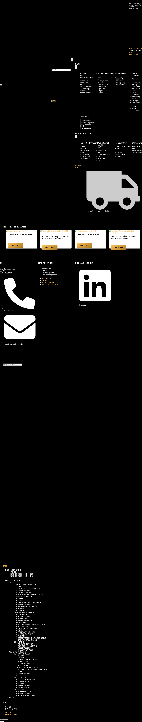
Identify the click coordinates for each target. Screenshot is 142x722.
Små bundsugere (26, 650)
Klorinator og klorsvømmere (33, 670)
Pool (12, 583)
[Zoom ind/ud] (1, 719)
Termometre (24, 688)
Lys (19, 601)
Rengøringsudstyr (27, 646)
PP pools (14, 572)
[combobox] (61, 70)
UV (19, 676)
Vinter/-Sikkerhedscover (30, 595)
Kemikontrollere (22, 654)
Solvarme (22, 618)
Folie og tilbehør (27, 632)
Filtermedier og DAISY (29, 628)
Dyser (20, 599)
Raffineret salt (26, 691)
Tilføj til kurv (15, 246)
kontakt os (133, 9)
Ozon (20, 672)
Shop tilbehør (135, 5)
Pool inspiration (135, 3)
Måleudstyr (20, 678)
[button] (133, 28)
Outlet (13, 697)
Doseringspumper (27, 680)
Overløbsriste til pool (29, 603)
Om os (131, 7)
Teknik (21, 610)
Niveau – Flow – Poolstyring (32, 624)
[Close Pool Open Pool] (76, 67)
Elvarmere (23, 614)
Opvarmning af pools (24, 612)
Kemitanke (23, 662)
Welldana (23, 666)
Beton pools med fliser (21, 574)
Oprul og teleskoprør (29, 589)
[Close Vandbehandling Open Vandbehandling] (76, 136)
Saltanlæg (19, 689)
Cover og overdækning (25, 585)
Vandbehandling (17, 652)
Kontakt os (46, 269)
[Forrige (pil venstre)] (1, 721)
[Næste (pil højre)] (3, 721)
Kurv (5, 703)
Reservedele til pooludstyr (32, 638)
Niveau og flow (25, 634)
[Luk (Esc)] (7, 719)
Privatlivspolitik (48, 273)
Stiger (21, 608)
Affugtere (23, 626)
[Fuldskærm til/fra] (3, 719)
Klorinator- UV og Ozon (26, 668)
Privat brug (24, 682)
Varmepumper (25, 620)
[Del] (5, 719)
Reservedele (24, 591)
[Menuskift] (72, 59)
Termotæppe (24, 593)
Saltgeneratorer (27, 695)
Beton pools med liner (21, 576)
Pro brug (22, 684)
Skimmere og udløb (27, 606)
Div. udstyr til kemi (27, 660)
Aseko (21, 656)
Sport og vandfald (27, 640)
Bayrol (21, 658)
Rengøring (19, 642)
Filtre (21, 630)
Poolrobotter (25, 644)
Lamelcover (24, 587)
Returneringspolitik (50, 275)
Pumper (22, 636)
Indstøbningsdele (23, 597)
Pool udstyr (20, 622)
